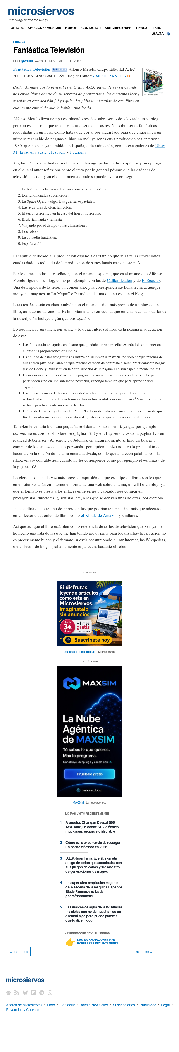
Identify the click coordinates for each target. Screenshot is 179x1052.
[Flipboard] (33, 992)
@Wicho (27, 61)
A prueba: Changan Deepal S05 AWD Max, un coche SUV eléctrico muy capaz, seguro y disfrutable (92, 827)
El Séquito (151, 280)
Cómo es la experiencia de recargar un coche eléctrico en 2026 (92, 844)
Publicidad (148, 1004)
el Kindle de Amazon (99, 515)
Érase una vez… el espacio (43, 152)
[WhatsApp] (50, 992)
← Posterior (18, 952)
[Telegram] (41, 992)
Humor (71, 28)
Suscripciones (118, 28)
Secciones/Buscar (44, 28)
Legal (165, 1004)
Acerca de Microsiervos (24, 1004)
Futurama (78, 152)
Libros (19, 42)
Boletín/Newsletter (94, 1004)
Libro (156, 28)
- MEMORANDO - (109, 76)
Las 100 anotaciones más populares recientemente (97, 941)
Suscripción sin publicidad (79, 651)
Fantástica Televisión (48, 49)
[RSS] (16, 992)
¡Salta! (158, 33)
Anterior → (143, 952)
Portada (16, 28)
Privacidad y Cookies (22, 1009)
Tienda (141, 28)
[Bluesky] (25, 992)
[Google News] (8, 992)
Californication (119, 280)
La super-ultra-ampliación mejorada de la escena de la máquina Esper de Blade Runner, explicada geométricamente (93, 889)
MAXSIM (78, 802)
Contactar (91, 28)
